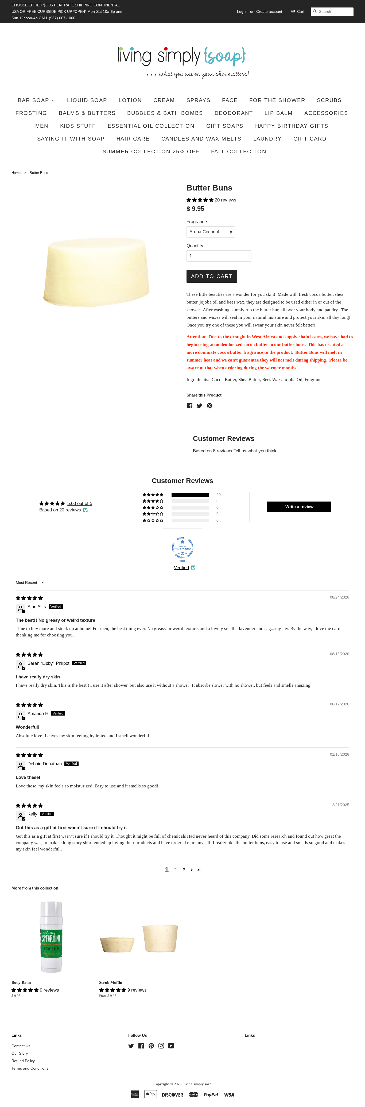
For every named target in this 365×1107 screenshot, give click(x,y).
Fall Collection (239, 151)
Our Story (19, 1053)
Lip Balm (279, 113)
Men (42, 126)
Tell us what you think (255, 450)
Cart (300, 11)
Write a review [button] (299, 506)
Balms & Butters (87, 113)
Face (230, 100)
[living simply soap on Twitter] (131, 1047)
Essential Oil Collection (151, 126)
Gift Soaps (225, 126)
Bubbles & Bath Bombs (165, 113)
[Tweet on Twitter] (200, 406)
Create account (269, 11)
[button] (201, 200)
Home (16, 173)
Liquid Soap (87, 100)
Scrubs (329, 100)
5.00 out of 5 (79, 503)
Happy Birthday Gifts (292, 126)
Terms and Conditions (29, 1068)
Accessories (326, 113)
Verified (181, 567)
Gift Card (310, 139)
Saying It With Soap (71, 139)
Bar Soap (34, 100)
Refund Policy (23, 1061)
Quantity (195, 245)
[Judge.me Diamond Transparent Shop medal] (182, 547)
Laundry (267, 139)
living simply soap (197, 1084)
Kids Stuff (78, 126)
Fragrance (197, 221)
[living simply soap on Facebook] (141, 1047)
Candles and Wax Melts (201, 139)
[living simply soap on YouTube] (171, 1047)
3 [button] (184, 869)
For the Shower (277, 100)
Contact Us (20, 1046)
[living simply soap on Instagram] (161, 1047)
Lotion (130, 100)
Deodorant (234, 113)
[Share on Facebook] (190, 406)
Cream (164, 100)
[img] (29, 598)
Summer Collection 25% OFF (151, 151)
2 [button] (175, 869)
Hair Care (133, 139)
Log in (242, 11)
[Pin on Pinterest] (209, 406)
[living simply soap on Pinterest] (151, 1047)
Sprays (199, 100)
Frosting (31, 113)
